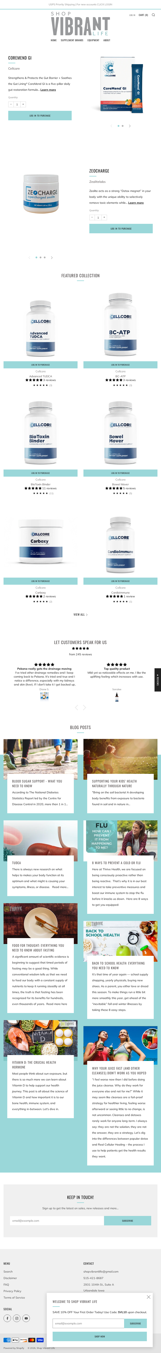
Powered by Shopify (14, 1348)
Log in (132, 15)
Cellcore (14, 68)
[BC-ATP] (120, 324)
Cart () (143, 15)
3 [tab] (45, 257)
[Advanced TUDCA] (41, 324)
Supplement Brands (72, 40)
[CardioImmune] (120, 540)
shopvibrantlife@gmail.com (100, 1271)
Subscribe (127, 1220)
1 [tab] (118, 126)
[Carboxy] (41, 540)
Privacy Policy (12, 1291)
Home (54, 40)
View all (79, 614)
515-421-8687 (93, 1278)
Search (8, 1271)
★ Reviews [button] (157, 679)
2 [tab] (122, 126)
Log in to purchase (40, 115)
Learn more (48, 90)
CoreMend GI (20, 58)
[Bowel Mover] (120, 432)
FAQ (6, 1284)
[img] (80, 648)
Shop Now (100, 1336)
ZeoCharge (99, 171)
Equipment (93, 40)
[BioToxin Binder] (41, 432)
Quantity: (13, 97)
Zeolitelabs (97, 182)
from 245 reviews (80, 654)
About (106, 40)
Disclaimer (10, 1278)
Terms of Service (14, 1297)
